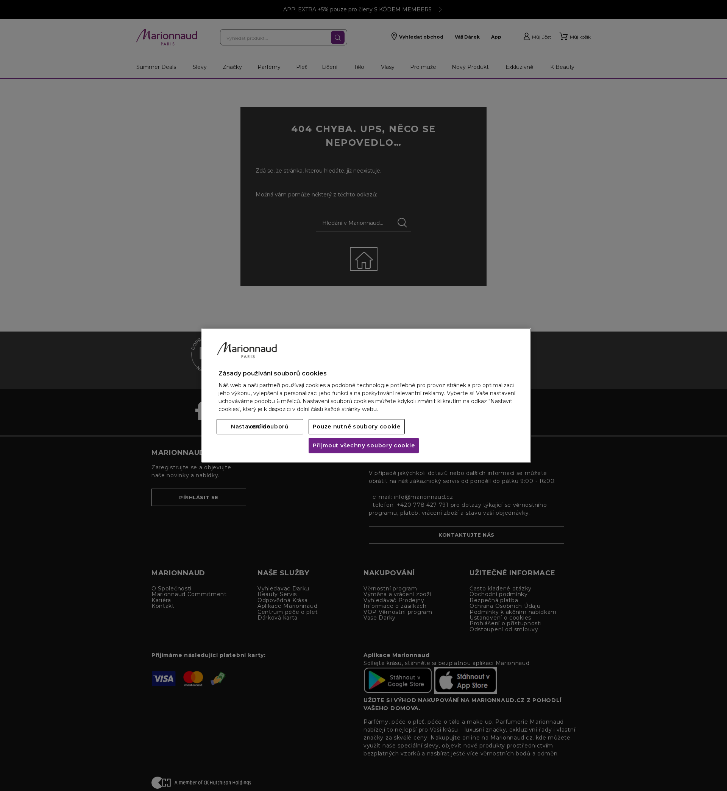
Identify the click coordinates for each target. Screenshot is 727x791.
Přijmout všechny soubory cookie (364, 445)
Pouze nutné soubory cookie (357, 427)
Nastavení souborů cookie (260, 427)
